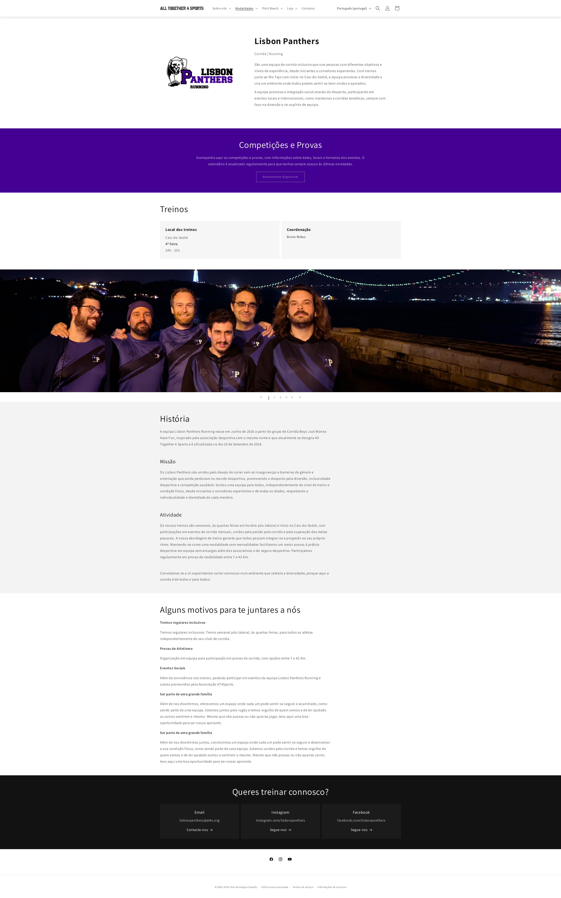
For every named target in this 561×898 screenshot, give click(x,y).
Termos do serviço (303, 886)
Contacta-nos (197, 829)
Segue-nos (278, 829)
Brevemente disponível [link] (280, 177)
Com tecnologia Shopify (243, 887)
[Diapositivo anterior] (261, 397)
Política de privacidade (274, 886)
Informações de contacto (332, 886)
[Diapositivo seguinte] (300, 397)
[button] (221, 8)
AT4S (226, 887)
